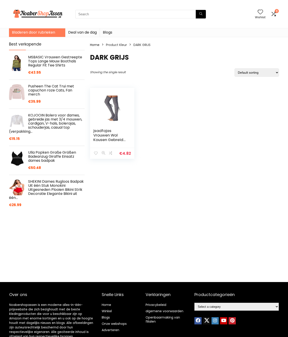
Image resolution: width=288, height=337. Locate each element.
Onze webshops (114, 323)
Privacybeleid (156, 305)
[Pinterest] (232, 320)
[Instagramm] (215, 320)
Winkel (107, 311)
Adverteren (110, 330)
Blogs (107, 32)
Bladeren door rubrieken (33, 32)
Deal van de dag (82, 32)
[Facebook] (198, 320)
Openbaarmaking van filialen (163, 319)
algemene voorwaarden (164, 311)
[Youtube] (223, 320)
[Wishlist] (260, 12)
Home (94, 45)
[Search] (201, 14)
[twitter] (206, 320)
